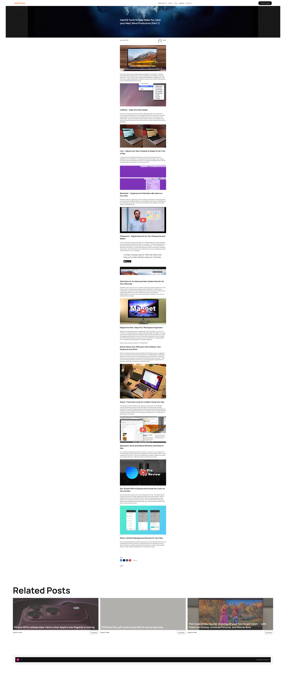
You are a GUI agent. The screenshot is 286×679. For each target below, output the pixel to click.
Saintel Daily (19, 3)
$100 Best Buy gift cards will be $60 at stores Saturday (132, 627)
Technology (94, 632)
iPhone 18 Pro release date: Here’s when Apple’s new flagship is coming (54, 627)
